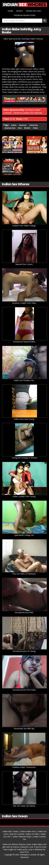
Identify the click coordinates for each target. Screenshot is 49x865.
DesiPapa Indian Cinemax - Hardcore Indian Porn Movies (22, 111)
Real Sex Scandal (17, 834)
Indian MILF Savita (10, 831)
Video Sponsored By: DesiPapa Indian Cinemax (23, 39)
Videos (19, 11)
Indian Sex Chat (33, 11)
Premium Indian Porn (24, 15)
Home (10, 11)
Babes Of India (32, 834)
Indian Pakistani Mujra (22, 836)
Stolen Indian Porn (28, 831)
